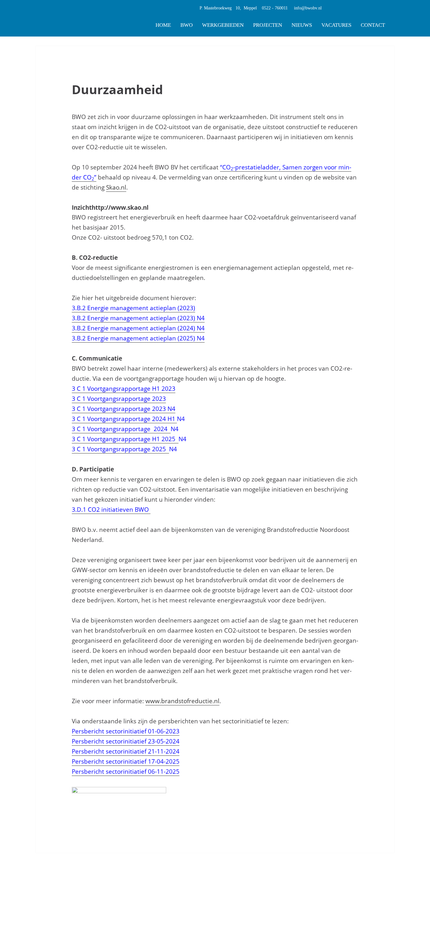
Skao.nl (116, 187)
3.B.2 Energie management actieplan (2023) (133, 308)
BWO (186, 25)
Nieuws (301, 25)
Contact (373, 25)
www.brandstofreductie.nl (182, 701)
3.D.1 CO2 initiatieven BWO (111, 509)
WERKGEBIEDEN (223, 25)
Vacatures (336, 25)
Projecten (267, 25)
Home (163, 25)
